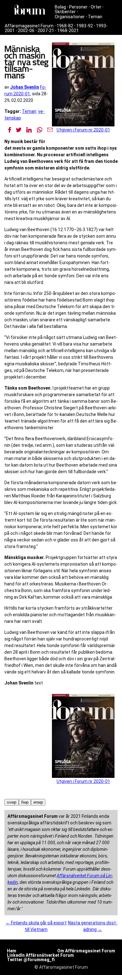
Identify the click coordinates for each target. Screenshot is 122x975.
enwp (38, 802)
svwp (11, 802)
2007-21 (46, 30)
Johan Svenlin (24, 87)
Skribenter (65, 11)
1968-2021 (68, 30)
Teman (95, 16)
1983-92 (84, 25)
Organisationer (70, 16)
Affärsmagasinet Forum (29, 25)
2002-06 (26, 30)
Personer (78, 6)
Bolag (60, 6)
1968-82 (65, 25)
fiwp (24, 802)
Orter (96, 6)
